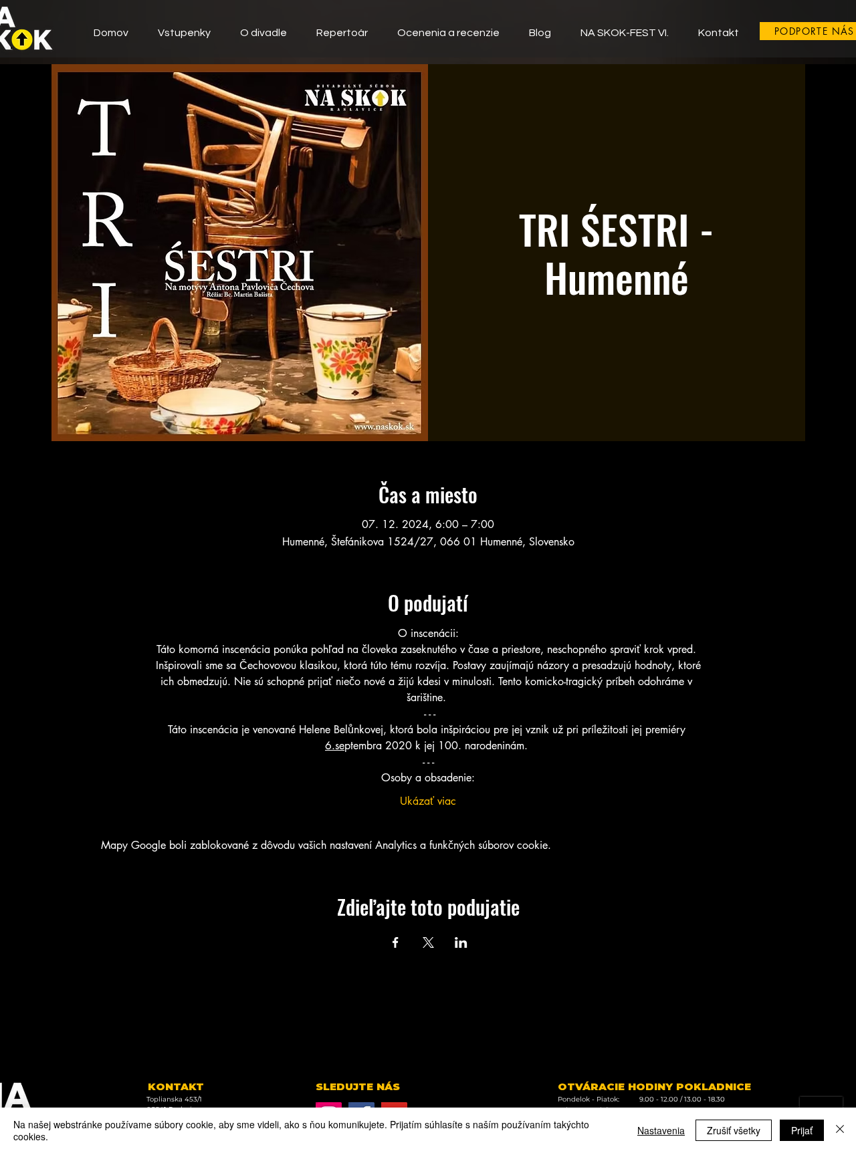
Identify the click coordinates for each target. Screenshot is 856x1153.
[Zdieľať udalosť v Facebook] (395, 942)
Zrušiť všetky (733, 1130)
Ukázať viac (428, 801)
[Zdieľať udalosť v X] (428, 942)
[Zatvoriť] (840, 1130)
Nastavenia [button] (661, 1130)
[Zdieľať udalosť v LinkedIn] (461, 942)
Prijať (802, 1130)
